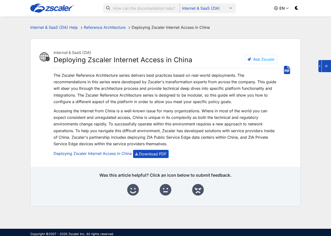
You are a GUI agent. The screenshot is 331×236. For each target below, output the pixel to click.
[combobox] (141, 8)
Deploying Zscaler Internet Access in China (93, 153)
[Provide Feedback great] (133, 190)
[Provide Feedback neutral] (165, 190)
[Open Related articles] (324, 66)
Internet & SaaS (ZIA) (201, 8)
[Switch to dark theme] (296, 9)
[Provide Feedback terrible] (198, 190)
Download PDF (152, 154)
